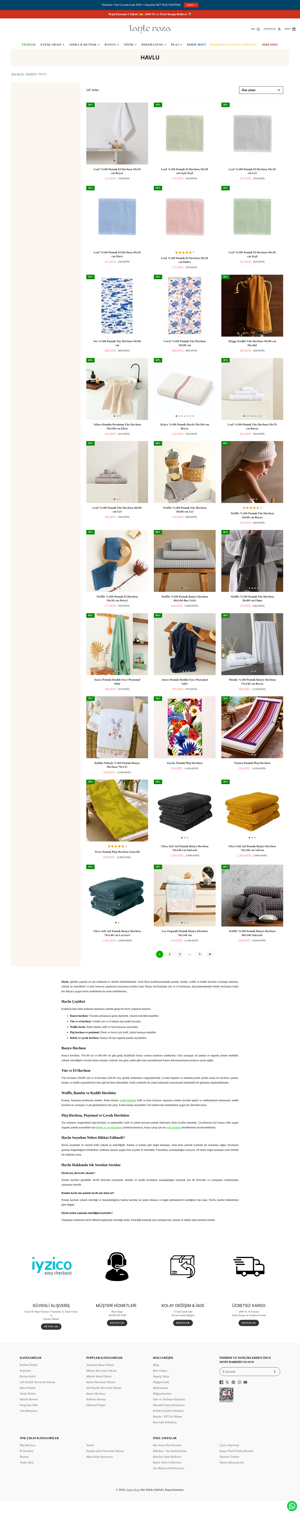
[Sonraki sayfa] (209, 954)
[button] (114, 160)
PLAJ (175, 44)
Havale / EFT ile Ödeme (167, 1416)
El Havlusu (26, 1451)
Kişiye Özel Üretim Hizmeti (236, 1451)
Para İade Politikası (165, 1422)
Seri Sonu (270, 44)
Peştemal (25, 1370)
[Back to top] (292, 1494)
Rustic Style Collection (167, 1462)
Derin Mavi (196, 44)
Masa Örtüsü (27, 1388)
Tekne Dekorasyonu (231, 1462)
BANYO (110, 44)
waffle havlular (127, 1100)
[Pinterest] (233, 1382)
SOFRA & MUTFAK (83, 44)
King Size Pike (29, 1405)
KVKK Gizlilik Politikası (168, 1410)
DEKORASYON (152, 44)
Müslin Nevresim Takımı (101, 1370)
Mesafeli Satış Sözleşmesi (169, 1405)
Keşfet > (191, 4)
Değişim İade (161, 1382)
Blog (156, 1365)
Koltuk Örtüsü (28, 1365)
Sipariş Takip (161, 1376)
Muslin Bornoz (29, 1399)
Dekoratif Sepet (96, 1405)
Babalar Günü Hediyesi (167, 1456)
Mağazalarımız (162, 1393)
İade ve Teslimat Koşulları (169, 1399)
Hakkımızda (160, 1388)
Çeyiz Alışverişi (229, 1445)
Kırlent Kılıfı (28, 1376)
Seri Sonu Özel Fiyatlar (167, 1445)
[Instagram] (239, 1382)
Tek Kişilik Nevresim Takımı (104, 1388)
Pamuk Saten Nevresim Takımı (105, 1451)
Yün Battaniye (29, 1410)
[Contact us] (292, 1506)
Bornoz (24, 1456)
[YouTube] (245, 1382)
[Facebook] (221, 1382)
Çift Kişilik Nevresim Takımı (37, 1382)
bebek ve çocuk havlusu (109, 1127)
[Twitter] (227, 1382)
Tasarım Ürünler (229, 1456)
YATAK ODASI (50, 44)
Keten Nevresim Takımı (100, 1382)
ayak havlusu (173, 1127)
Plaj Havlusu (27, 1445)
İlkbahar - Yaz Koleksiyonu (170, 1451)
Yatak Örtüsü (28, 1393)
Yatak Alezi (27, 1462)
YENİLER (29, 44)
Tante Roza (133, 1489)
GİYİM (128, 44)
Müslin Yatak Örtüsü (98, 1376)
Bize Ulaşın (160, 1370)
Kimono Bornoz (96, 1399)
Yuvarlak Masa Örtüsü (100, 1365)
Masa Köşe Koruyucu (99, 1456)
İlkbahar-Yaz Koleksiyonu (233, 44)
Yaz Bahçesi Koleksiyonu (168, 1468)
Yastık (90, 1445)
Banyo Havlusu (95, 1393)
